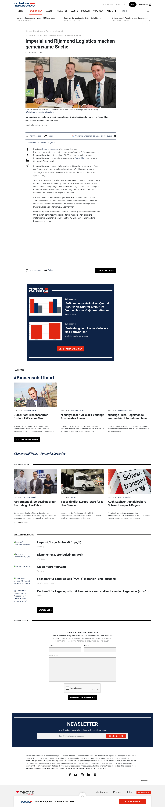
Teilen (50, 136)
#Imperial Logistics (52, 453)
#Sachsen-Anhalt (124, 497)
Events (74, 11)
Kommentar (53, 655)
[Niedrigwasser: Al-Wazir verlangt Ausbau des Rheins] (82, 395)
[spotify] (95, 775)
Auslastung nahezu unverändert (77, 336)
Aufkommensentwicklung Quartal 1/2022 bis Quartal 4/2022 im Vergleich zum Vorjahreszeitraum (87, 307)
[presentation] (149, 20)
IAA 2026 (50, 11)
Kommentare (35, 136)
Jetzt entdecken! (132, 801)
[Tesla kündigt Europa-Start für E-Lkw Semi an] (82, 481)
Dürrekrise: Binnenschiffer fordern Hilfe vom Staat (31, 416)
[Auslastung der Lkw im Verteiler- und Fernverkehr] (45, 331)
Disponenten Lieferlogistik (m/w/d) (60, 554)
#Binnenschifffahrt (34, 378)
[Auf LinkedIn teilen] (27, 160)
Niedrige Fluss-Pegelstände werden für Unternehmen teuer (128, 416)
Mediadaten (102, 792)
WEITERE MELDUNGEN (27, 439)
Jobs (124, 4)
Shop (117, 4)
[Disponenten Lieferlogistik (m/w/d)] (24, 555)
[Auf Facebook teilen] (27, 149)
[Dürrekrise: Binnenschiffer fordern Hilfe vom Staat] (35, 395)
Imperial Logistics (50, 149)
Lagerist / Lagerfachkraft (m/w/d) (59, 542)
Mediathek (62, 11)
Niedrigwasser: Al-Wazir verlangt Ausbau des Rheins (82, 416)
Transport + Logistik (54, 31)
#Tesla (73, 497)
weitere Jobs (45, 610)
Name (86, 645)
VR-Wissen (98, 11)
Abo (132, 4)
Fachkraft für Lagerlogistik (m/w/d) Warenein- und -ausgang (76, 579)
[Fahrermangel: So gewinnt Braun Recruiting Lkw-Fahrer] (35, 481)
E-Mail (51, 645)
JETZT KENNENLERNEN (70, 348)
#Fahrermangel (30, 497)
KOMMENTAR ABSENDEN (82, 697)
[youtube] (75, 775)
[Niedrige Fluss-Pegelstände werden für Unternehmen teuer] (129, 395)
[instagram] (82, 775)
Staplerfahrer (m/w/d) (51, 566)
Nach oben (144, 781)
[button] (82, 794)
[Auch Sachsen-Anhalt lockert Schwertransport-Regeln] (129, 481)
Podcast (85, 11)
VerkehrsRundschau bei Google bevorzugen (93, 136)
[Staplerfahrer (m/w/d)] (23, 566)
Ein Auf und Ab (70, 315)
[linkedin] (88, 775)
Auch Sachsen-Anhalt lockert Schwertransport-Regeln (127, 503)
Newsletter (108, 4)
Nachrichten (35, 11)
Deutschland (80, 158)
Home (28, 31)
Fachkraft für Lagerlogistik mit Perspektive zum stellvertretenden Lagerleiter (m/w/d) (92, 591)
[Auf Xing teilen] (27, 166)
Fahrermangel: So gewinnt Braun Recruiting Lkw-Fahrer (35, 503)
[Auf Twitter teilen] (27, 155)
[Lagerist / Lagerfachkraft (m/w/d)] (24, 543)
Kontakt (117, 792)
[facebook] (70, 775)
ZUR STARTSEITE (105, 270)
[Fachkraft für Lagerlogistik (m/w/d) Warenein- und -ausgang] (24, 581)
